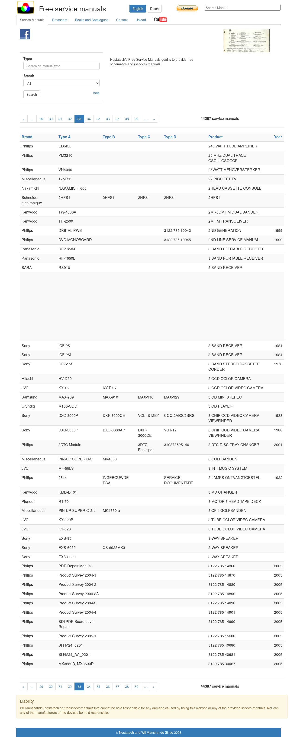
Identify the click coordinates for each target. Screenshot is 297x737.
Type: (27, 58)
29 (41, 118)
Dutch (154, 8)
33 (79, 118)
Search (31, 94)
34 (89, 118)
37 (117, 118)
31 (60, 118)
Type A (64, 136)
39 (136, 118)
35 (98, 118)
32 (70, 118)
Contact (122, 19)
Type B (109, 136)
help (96, 92)
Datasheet (59, 19)
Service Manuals (32, 19)
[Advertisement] (140, 40)
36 (108, 118)
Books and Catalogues (91, 19)
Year (278, 136)
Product (215, 136)
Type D (170, 136)
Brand (27, 136)
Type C (144, 136)
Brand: (28, 75)
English (137, 8)
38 (127, 118)
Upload (141, 19)
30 (51, 118)
